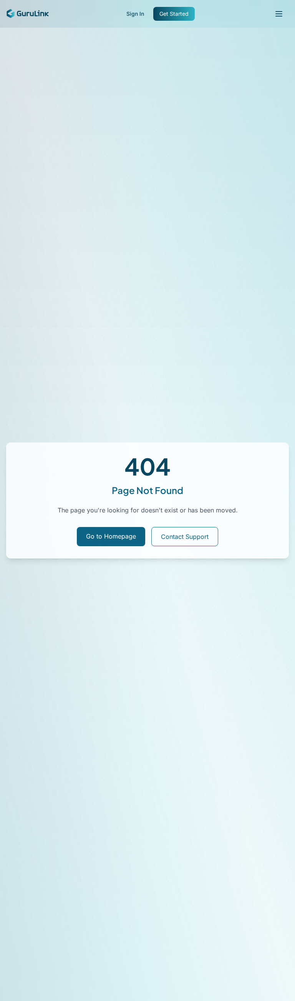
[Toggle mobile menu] (279, 14)
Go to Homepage (111, 536)
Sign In (135, 13)
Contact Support (185, 536)
